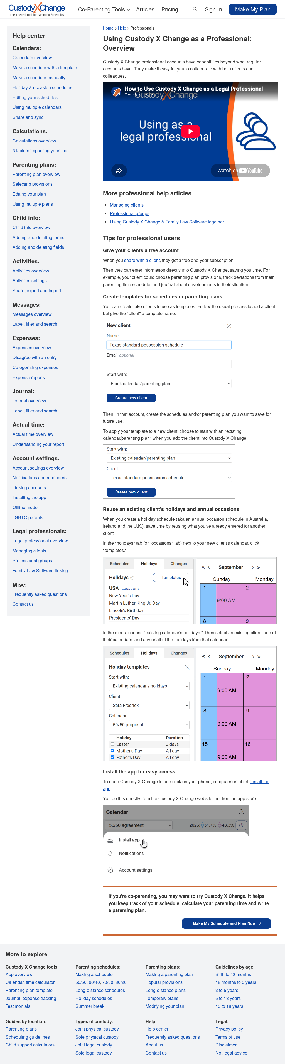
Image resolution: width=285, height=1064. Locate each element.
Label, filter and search (35, 324)
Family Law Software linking (40, 570)
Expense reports (29, 377)
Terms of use (227, 1037)
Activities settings (30, 280)
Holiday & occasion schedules (42, 87)
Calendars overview (32, 57)
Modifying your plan (165, 1006)
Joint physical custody (97, 1029)
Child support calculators (30, 1044)
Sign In (213, 9)
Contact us (23, 604)
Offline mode (25, 507)
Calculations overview (34, 140)
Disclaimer (226, 1044)
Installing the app (29, 497)
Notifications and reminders (40, 477)
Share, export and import (37, 290)
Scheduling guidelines (28, 1037)
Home (108, 28)
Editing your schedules (35, 97)
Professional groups (129, 213)
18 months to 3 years (235, 982)
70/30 (107, 982)
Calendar (15, 982)
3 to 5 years (226, 990)
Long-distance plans (166, 990)
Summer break (89, 1006)
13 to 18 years (229, 1006)
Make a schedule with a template (45, 67)
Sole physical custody (97, 1037)
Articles (145, 9)
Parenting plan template (29, 990)
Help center (157, 1029)
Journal (13, 998)
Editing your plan (29, 194)
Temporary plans (162, 998)
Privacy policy (229, 1029)
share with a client (142, 260)
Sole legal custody (93, 1053)
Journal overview (29, 400)
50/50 (81, 982)
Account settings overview (38, 468)
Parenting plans (21, 1029)
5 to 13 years (228, 998)
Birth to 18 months (233, 974)
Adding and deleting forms (38, 237)
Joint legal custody (93, 1044)
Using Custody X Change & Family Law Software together (167, 221)
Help (122, 28)
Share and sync (28, 117)
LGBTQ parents (28, 517)
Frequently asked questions (40, 594)
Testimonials (18, 1006)
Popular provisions (164, 982)
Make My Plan (253, 9)
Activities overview (31, 270)
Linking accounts (29, 487)
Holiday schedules (93, 998)
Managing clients (127, 205)
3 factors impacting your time (41, 150)
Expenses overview (32, 347)
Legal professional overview (40, 540)
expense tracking (39, 998)
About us (154, 1044)
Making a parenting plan (169, 974)
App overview (19, 974)
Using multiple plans (33, 204)
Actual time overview (33, 434)
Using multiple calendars (37, 107)
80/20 (121, 982)
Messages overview (32, 314)
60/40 (94, 982)
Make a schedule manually (39, 77)
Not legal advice (231, 1053)
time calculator (40, 982)
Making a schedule (94, 974)
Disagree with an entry (35, 357)
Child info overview (31, 227)
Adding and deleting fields (38, 247)
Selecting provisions (33, 184)
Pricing (169, 9)
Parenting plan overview (36, 174)
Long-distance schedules (100, 990)
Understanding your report (38, 444)
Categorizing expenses (35, 367)
